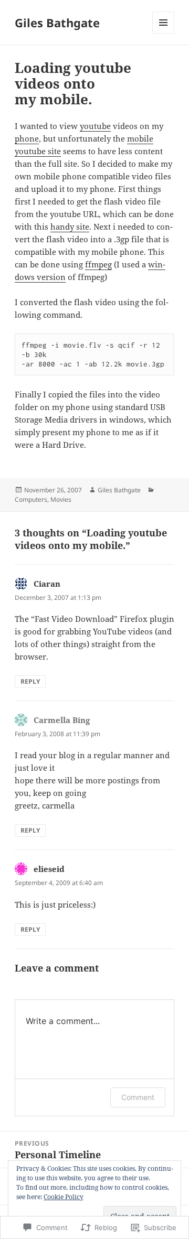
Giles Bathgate (57, 22)
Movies (60, 499)
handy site (69, 226)
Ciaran (47, 583)
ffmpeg (98, 264)
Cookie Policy (63, 1196)
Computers (31, 499)
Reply (30, 681)
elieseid (49, 869)
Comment (137, 1097)
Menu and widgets (163, 33)
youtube (95, 126)
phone (27, 138)
